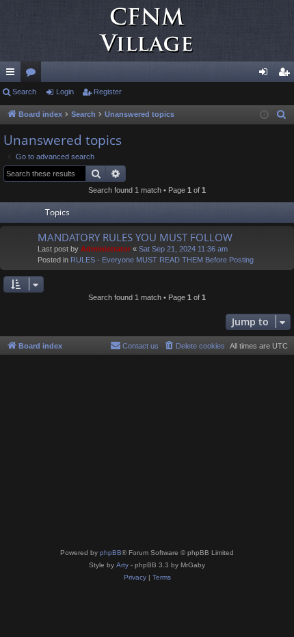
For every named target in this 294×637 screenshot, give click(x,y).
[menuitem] (282, 114)
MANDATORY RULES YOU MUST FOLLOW (135, 237)
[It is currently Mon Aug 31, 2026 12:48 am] (264, 115)
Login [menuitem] (265, 74)
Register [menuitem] (286, 74)
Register (108, 91)
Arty (122, 565)
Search (24, 91)
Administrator (106, 249)
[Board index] (147, 31)
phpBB (111, 552)
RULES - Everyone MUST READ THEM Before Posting (162, 260)
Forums (33, 74)
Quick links (13, 74)
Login (65, 91)
